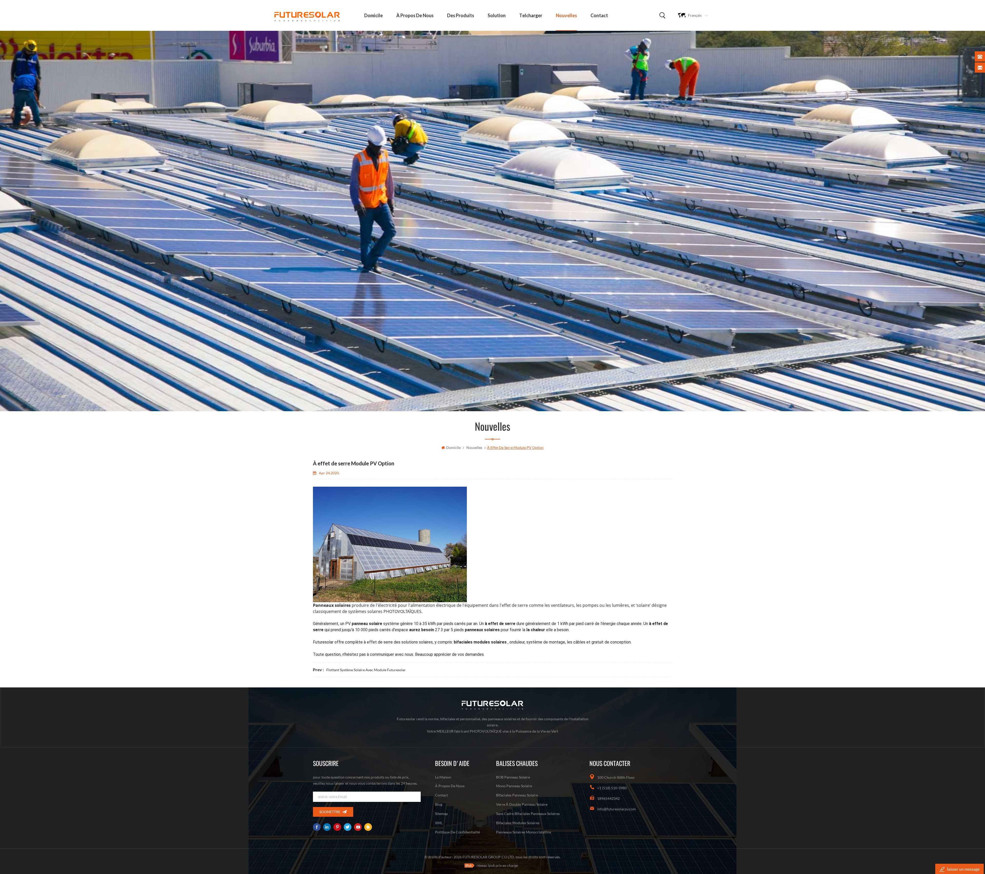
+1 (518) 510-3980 (612, 788)
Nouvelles (566, 15)
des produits (460, 15)
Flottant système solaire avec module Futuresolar (366, 670)
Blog (438, 804)
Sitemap (441, 813)
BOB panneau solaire (513, 777)
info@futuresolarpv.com (616, 809)
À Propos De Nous (415, 15)
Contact (599, 15)
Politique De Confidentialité (457, 832)
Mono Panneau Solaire (514, 786)
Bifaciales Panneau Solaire (517, 795)
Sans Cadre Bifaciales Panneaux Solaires (528, 813)
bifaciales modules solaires (517, 823)
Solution (497, 15)
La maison (443, 777)
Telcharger (530, 15)
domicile (373, 15)
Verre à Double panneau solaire (521, 804)
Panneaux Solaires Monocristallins (523, 832)
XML (438, 823)
